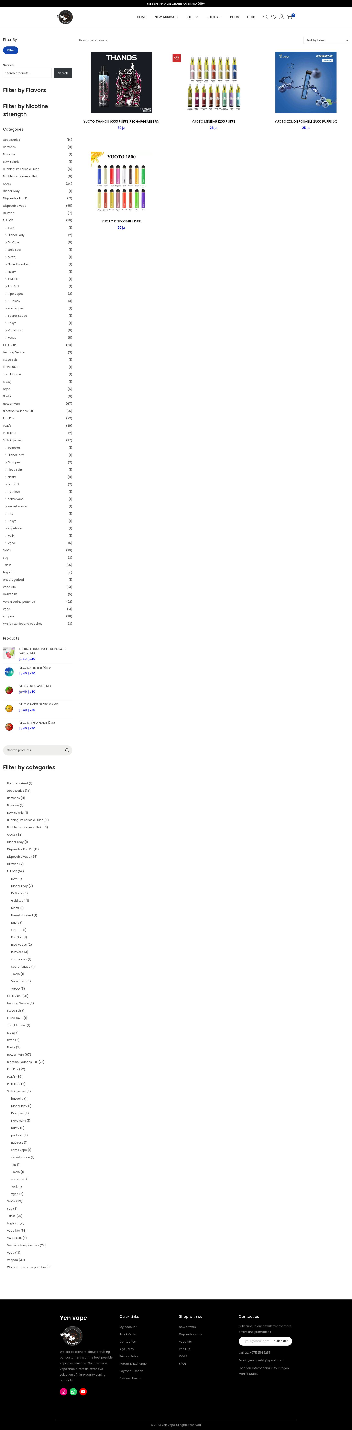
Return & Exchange (133, 1364)
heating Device (14, 352)
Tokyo (12, 323)
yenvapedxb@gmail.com (265, 1360)
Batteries (9, 147)
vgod (11, 543)
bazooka (14, 448)
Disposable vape (14, 206)
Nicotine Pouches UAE (18, 411)
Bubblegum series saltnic (20, 176)
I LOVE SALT (11, 367)
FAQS (182, 1364)
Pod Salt (13, 286)
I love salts (15, 470)
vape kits (9, 587)
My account (128, 1327)
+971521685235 (260, 1353)
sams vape (16, 499)
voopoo (8, 616)
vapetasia (15, 528)
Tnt (10, 514)
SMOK (7, 550)
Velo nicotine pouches (19, 602)
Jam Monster (12, 374)
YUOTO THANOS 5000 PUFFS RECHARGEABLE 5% (122, 121)
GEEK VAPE (10, 345)
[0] (289, 17)
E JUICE (8, 220)
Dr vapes (14, 462)
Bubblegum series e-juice (21, 169)
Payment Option (131, 1371)
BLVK (11, 228)
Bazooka (9, 154)
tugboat (9, 572)
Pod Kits (8, 418)
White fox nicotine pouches (22, 624)
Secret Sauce (17, 316)
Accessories (11, 140)
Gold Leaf (14, 250)
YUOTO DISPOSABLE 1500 (121, 221)
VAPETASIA (10, 594)
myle (6, 389)
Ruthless (14, 301)
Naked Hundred (19, 264)
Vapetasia (15, 330)
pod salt (13, 484)
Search (8, 65)
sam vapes (16, 308)
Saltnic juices (12, 440)
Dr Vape (8, 213)
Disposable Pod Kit (16, 198)
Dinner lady (16, 455)
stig (5, 558)
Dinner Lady (11, 191)
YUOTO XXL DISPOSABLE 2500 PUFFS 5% (306, 121)
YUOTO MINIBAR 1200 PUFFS (213, 121)
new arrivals (11, 404)
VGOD (12, 338)
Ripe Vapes (15, 294)
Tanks (7, 565)
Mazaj (12, 257)
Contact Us (128, 1342)
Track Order (128, 1334)
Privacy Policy (129, 1356)
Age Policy (127, 1349)
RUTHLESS (9, 433)
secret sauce (17, 506)
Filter (10, 50)
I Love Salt (10, 360)
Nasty (12, 272)
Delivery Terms (130, 1378)
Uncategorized (13, 580)
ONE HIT (13, 279)
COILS (7, 184)
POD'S (7, 426)
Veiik (11, 536)
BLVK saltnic (11, 162)
